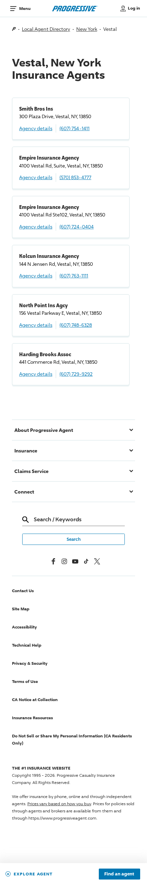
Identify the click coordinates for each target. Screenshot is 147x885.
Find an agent (119, 874)
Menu (24, 8)
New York (86, 29)
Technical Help (26, 645)
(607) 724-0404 (76, 226)
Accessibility (24, 627)
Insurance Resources (32, 717)
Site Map (20, 608)
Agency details (35, 128)
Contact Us (23, 590)
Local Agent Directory (46, 29)
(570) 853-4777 (75, 177)
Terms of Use (25, 681)
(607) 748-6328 (75, 325)
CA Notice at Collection (35, 699)
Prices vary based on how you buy (59, 803)
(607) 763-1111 (73, 275)
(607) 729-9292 (76, 374)
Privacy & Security (30, 663)
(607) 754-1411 (74, 128)
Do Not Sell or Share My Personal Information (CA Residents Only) (72, 739)
